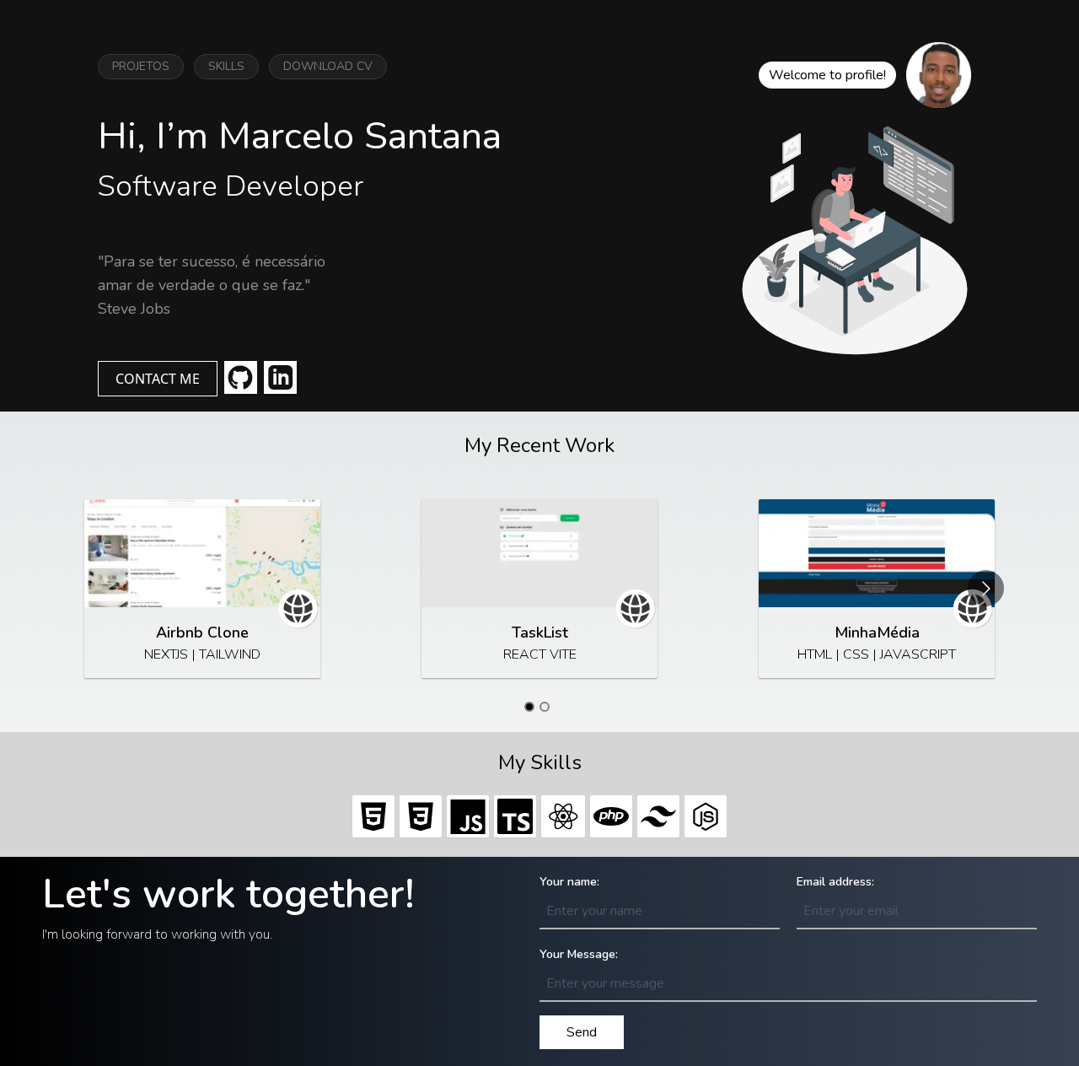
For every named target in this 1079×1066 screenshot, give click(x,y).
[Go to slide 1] (529, 707)
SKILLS (226, 66)
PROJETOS (140, 66)
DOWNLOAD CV (328, 66)
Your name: (569, 882)
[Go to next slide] (986, 588)
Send (581, 1032)
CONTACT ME (157, 378)
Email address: (835, 882)
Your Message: (579, 954)
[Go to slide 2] (545, 707)
